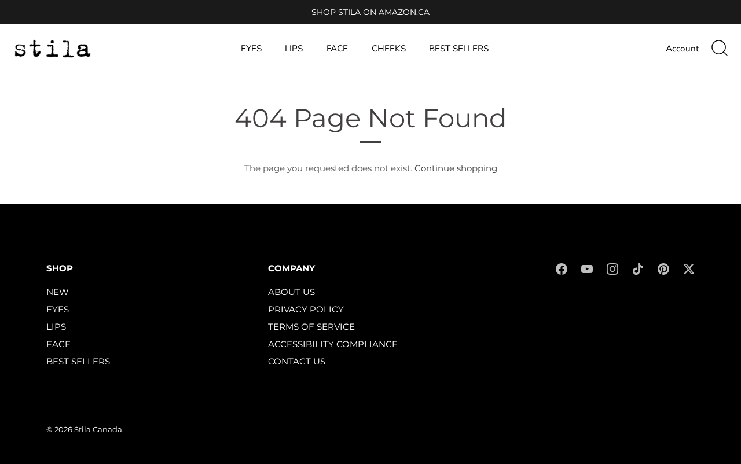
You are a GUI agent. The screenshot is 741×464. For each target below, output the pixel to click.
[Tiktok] (638, 268)
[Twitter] (689, 268)
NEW (57, 291)
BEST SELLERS (459, 48)
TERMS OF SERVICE (311, 326)
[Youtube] (587, 268)
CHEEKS (389, 48)
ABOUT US (291, 291)
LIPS (294, 48)
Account (682, 48)
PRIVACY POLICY (306, 309)
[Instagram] (612, 268)
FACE (337, 48)
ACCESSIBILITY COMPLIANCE (333, 343)
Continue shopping (455, 168)
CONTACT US (296, 361)
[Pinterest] (663, 268)
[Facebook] (561, 268)
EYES (251, 48)
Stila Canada (98, 429)
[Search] (719, 48)
